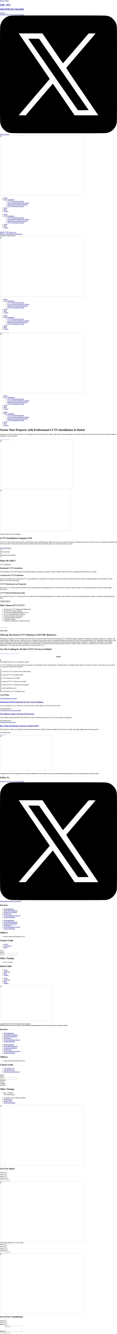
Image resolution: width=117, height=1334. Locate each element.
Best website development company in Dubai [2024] (19, 726)
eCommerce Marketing (10, 912)
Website (2, 1178)
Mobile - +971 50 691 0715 (8, 232)
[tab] (5, 601)
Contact (6, 211)
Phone (2, 1176)
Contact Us (7, 971)
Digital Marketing (9, 909)
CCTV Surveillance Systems (15, 201)
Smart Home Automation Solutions (17, 204)
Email (2, 1174)
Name (2, 1172)
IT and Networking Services (12, 915)
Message (2, 1331)
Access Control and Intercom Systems (18, 203)
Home (5, 198)
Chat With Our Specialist (12, 9)
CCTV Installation (9, 199)
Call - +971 (5, 4)
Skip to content (4, 1)
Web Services (8, 914)
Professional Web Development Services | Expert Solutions (21, 702)
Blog (5, 209)
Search (2, 951)
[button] (58, 1080)
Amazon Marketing (9, 917)
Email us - (3, 13)
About (5, 208)
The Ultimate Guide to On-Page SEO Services (17, 714)
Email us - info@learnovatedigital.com (11, 234)
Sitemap (6, 975)
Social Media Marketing (11, 910)
